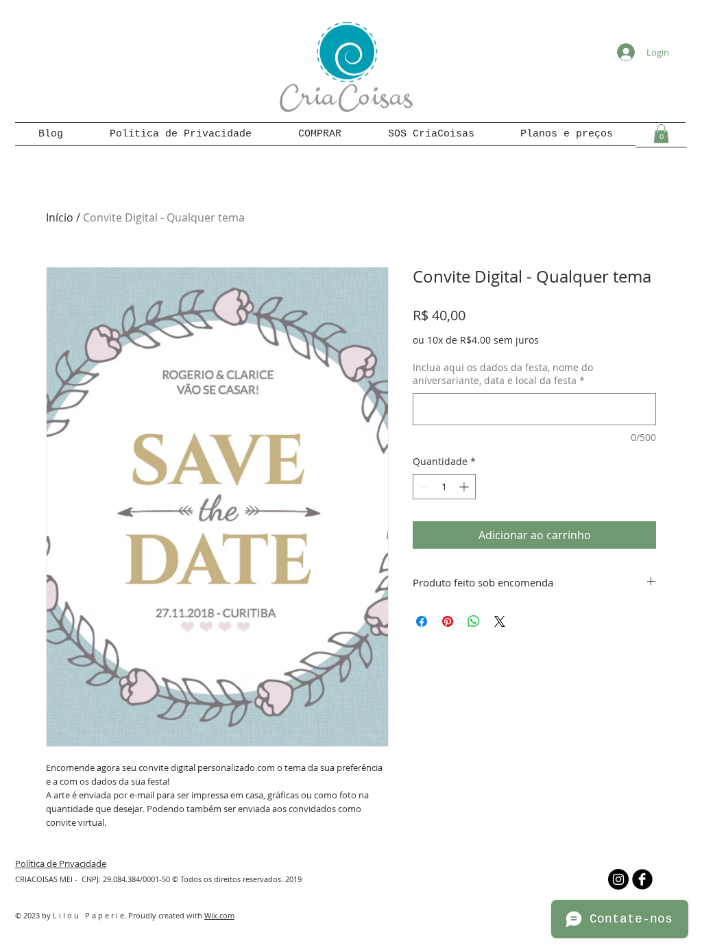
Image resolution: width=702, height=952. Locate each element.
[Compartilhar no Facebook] (421, 621)
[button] (661, 133)
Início (59, 217)
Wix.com (219, 915)
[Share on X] (500, 621)
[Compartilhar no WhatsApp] (473, 621)
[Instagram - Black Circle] (618, 879)
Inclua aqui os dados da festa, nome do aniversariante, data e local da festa (503, 374)
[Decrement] (423, 487)
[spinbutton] (444, 487)
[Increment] (465, 487)
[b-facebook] (642, 879)
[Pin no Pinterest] (447, 621)
